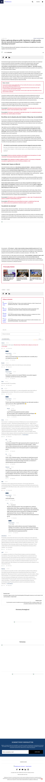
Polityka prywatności (31, 772)
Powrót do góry (23, 761)
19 (43, 52)
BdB (10, 496)
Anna (10, 441)
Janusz (11, 354)
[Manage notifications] (42, 779)
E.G (10, 400)
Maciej (8, 52)
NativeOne (22, 282)
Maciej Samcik (8, 353)
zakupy (8, 289)
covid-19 (3, 289)
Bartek (11, 373)
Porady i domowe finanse (38, 38)
